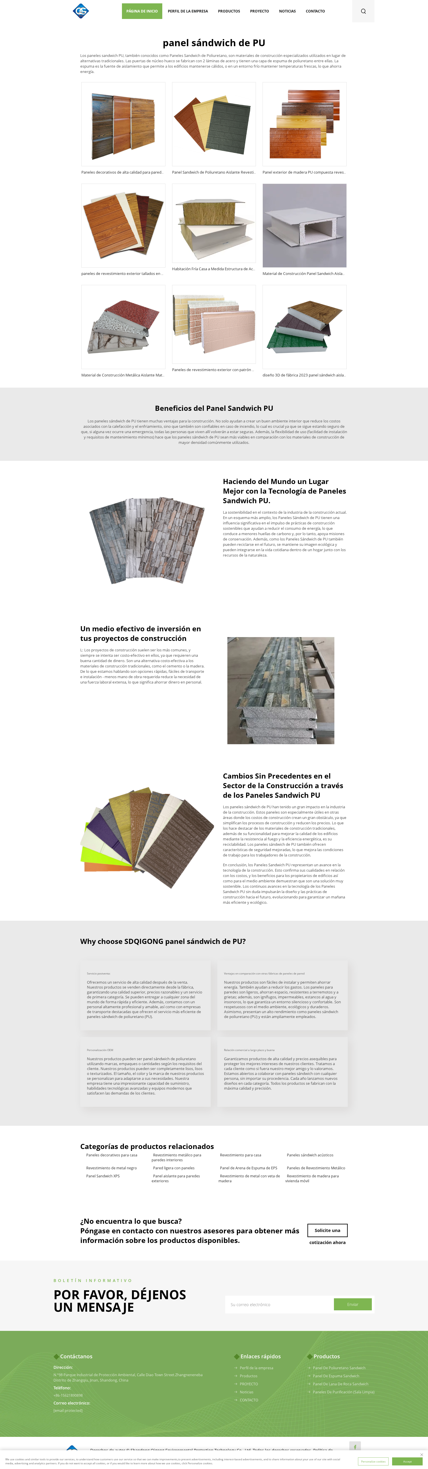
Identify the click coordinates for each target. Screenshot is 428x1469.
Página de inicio (142, 11)
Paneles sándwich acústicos (310, 1155)
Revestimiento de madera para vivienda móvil (312, 1178)
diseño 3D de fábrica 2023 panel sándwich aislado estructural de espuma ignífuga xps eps (340, 375)
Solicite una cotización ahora (327, 1232)
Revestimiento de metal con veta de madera (249, 1178)
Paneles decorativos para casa (111, 1155)
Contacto (315, 11)
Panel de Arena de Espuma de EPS (248, 1168)
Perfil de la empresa (188, 11)
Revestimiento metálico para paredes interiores (176, 1157)
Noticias (287, 11)
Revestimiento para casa (240, 1155)
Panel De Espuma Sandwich (336, 1375)
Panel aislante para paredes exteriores (176, 1178)
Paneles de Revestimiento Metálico (316, 1168)
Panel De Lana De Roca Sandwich (340, 1384)
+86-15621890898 (68, 1395)
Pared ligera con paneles (174, 1168)
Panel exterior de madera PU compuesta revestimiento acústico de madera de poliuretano (341, 172)
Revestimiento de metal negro (111, 1168)
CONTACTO (249, 1400)
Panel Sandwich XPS (103, 1176)
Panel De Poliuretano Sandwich (339, 1367)
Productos (229, 11)
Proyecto (259, 11)
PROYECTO (249, 1384)
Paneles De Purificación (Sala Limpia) (343, 1392)
